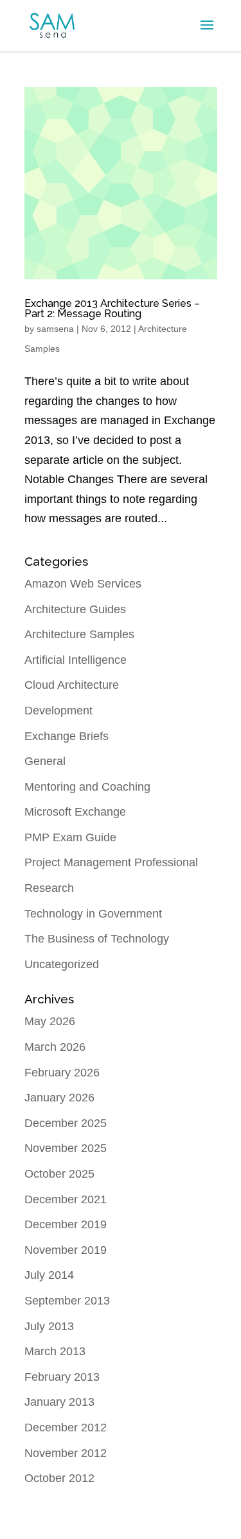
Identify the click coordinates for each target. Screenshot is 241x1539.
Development (58, 710)
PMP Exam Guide (70, 837)
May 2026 (49, 1021)
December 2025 (65, 1123)
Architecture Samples (79, 634)
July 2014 (49, 1275)
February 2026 (62, 1072)
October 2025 (59, 1173)
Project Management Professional (111, 862)
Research (49, 888)
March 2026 (54, 1047)
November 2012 (65, 1453)
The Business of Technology (96, 938)
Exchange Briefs (66, 736)
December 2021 (65, 1199)
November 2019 (65, 1250)
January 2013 (59, 1401)
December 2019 (65, 1224)
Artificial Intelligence (75, 660)
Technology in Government (93, 913)
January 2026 (59, 1097)
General (45, 761)
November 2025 (65, 1148)
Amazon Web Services (82, 583)
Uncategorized (61, 964)
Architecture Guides (75, 609)
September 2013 (67, 1300)
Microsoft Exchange (75, 811)
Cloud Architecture (71, 685)
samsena (55, 329)
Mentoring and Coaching (87, 786)
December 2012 (65, 1427)
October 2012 (59, 1478)
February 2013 (62, 1376)
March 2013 (54, 1351)
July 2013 (49, 1326)
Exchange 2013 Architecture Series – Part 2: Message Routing (112, 308)
